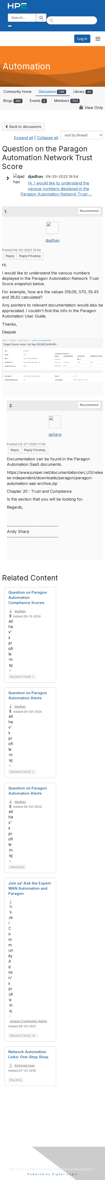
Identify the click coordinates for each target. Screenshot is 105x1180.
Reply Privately (30, 256)
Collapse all (47, 137)
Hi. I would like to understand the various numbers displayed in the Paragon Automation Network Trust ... (56, 189)
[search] (41, 17)
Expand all (23, 137)
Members (66, 100)
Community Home (17, 91)
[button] (9, 178)
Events (37, 100)
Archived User (24, 1065)
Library (82, 91)
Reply (10, 256)
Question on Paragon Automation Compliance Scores (27, 597)
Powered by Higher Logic (52, 1174)
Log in (82, 39)
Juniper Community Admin (28, 1021)
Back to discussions (25, 126)
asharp (55, 434)
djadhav (52, 240)
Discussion (51, 91)
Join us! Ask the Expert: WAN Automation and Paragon (30, 888)
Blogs (12, 100)
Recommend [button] (89, 211)
